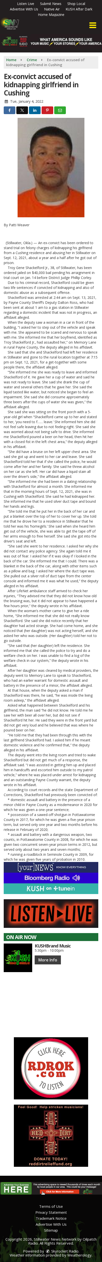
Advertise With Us (24, 9)
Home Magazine (51, 14)
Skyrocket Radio (64, 1251)
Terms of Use (51, 1206)
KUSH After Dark (79, 9)
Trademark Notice (51, 1218)
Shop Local (76, 3)
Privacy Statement (51, 1212)
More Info (47, 960)
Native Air (52, 9)
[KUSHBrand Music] (18, 958)
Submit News (50, 3)
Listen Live (25, 3)
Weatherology (79, 1255)
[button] (92, 25)
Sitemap (51, 1230)
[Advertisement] (51, 1068)
